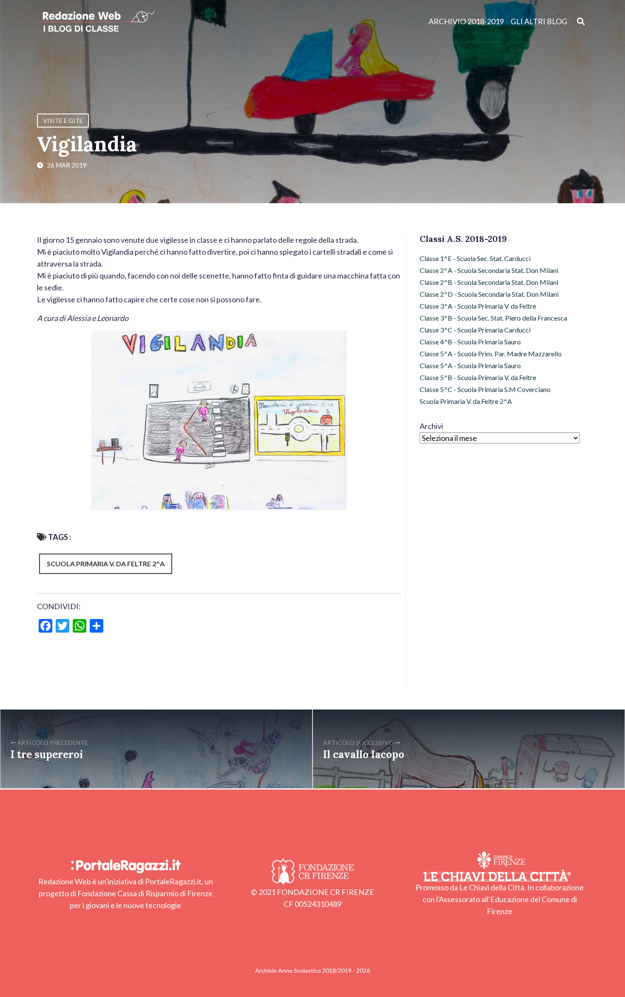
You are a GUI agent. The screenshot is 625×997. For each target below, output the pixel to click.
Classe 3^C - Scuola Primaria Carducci (475, 330)
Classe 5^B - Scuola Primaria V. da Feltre (478, 377)
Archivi (431, 426)
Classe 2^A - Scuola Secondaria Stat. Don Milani (489, 270)
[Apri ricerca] (581, 21)
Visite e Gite (63, 120)
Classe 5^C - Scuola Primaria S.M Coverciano (485, 389)
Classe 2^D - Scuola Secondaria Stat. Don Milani (489, 294)
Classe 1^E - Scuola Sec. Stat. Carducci (475, 258)
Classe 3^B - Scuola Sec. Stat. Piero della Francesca (493, 318)
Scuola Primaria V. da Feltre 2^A (106, 564)
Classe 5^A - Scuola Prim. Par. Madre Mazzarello (491, 353)
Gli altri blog (539, 21)
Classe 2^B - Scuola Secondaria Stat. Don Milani (489, 282)
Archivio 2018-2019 (466, 21)
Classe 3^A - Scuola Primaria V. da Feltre (478, 306)
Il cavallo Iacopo (363, 754)
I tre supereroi (47, 754)
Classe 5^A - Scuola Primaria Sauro (470, 365)
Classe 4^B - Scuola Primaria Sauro (470, 342)
